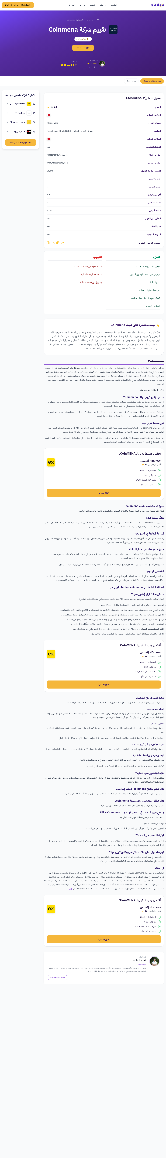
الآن (70, 888)
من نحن (82, 4)
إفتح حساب (103, 492)
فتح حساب (84, 47)
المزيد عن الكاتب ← (57, 977)
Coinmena (131, 81)
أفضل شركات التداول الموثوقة (17, 5)
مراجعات (102, 4)
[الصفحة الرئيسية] (98, 20)
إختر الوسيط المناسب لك (20, 142)
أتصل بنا (71, 4)
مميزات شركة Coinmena (152, 81)
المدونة (92, 4)
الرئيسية (113, 4)
